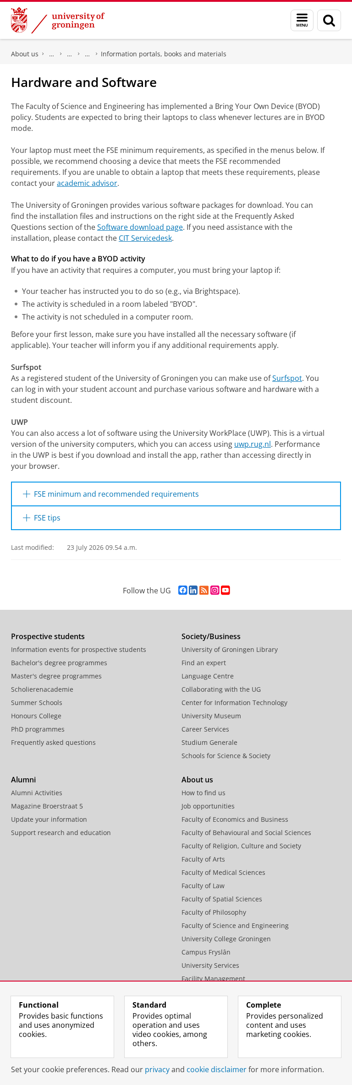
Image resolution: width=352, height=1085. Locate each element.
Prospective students (48, 636)
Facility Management (213, 978)
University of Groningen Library (230, 649)
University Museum (211, 715)
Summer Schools (36, 702)
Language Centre (208, 676)
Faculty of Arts (203, 859)
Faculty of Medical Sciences (223, 872)
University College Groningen (226, 938)
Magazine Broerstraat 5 (47, 806)
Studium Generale (209, 742)
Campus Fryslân (206, 952)
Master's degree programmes (56, 676)
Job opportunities (208, 806)
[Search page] (329, 20)
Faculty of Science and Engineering (51, 54)
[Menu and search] (302, 20)
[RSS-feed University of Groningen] (204, 590)
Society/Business (211, 636)
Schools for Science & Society (226, 755)
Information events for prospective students (78, 649)
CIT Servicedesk (145, 238)
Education (69, 54)
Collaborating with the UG (221, 689)
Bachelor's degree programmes (59, 662)
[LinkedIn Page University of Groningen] (193, 590)
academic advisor (87, 183)
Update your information (49, 819)
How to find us (204, 792)
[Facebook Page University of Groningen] (182, 590)
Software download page (140, 227)
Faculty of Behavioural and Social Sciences (246, 832)
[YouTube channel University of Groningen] (225, 590)
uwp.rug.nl (252, 444)
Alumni (23, 779)
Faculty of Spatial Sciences (222, 899)
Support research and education (61, 832)
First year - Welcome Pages (87, 54)
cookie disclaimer (217, 1069)
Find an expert (204, 662)
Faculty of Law (203, 885)
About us (24, 53)
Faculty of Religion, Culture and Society (241, 845)
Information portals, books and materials (163, 53)
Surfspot (287, 378)
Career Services (205, 729)
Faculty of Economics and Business (235, 819)
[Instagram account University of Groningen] (214, 590)
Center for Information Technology (234, 702)
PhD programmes (38, 729)
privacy (157, 1069)
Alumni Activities (36, 792)
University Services (210, 965)
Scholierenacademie (42, 689)
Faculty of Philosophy (214, 912)
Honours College (36, 715)
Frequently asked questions (53, 742)
